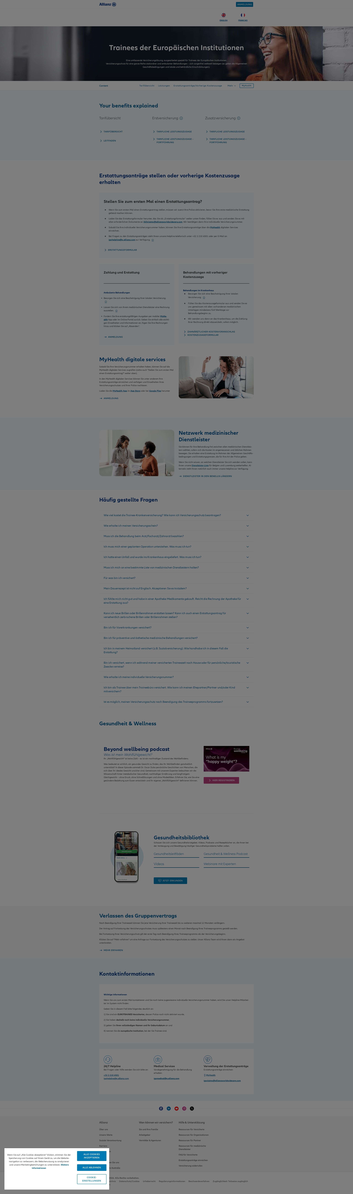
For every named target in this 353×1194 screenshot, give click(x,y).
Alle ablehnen (92, 1167)
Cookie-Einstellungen (91, 1179)
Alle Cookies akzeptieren (92, 1156)
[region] (56, 1169)
